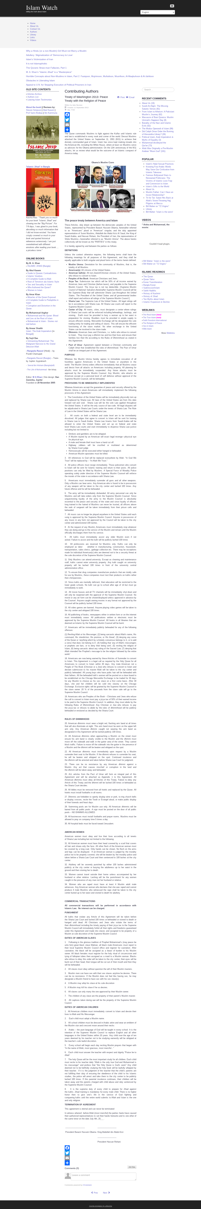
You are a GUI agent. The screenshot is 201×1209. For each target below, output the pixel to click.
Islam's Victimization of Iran (39, 59)
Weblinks (171, 333)
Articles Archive (34, 94)
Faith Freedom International (155, 320)
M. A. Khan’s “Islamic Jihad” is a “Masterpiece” (49, 72)
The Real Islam (149, 315)
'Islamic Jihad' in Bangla (38, 167)
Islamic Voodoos (35, 276)
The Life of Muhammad (37, 370)
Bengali (29, 334)
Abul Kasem (48, 110)
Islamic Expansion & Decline (156, 302)
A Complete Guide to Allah (39, 279)
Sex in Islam (148, 326)
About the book (33, 107)
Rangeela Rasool (35, 351)
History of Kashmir (151, 293)
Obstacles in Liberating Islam (40, 80)
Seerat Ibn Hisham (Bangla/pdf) (41, 365)
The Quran (148, 276)
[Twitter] (100, 119)
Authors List (32, 97)
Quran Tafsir (149, 279)
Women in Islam (34, 290)
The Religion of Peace (152, 323)
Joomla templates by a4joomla (100, 1206)
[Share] (100, 129)
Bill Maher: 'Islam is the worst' (157, 261)
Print (122, 97)
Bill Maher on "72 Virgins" (155, 264)
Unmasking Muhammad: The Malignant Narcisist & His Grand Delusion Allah (40, 344)
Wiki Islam (147, 329)
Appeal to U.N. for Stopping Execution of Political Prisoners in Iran (58, 84)
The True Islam (149, 317)
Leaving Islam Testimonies (39, 100)
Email (131, 97)
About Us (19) (148, 103)
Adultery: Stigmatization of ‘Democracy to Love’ (49, 55)
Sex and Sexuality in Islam (39, 284)
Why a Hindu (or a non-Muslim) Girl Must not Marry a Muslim (56, 51)
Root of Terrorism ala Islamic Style (43, 282)
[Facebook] (100, 114)
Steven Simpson (33, 110)
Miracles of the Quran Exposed (41, 297)
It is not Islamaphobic (36, 63)
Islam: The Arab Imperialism (39, 331)
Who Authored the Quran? (39, 287)
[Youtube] (172, 6)
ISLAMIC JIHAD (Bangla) (38, 266)
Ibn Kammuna (50, 113)
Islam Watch (41, 7)
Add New (132, 1167)
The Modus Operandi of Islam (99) (157, 128)
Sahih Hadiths (149, 290)
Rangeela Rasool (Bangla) (39, 358)
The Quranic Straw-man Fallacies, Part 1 (46, 68)
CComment (87, 1185)
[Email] (100, 124)
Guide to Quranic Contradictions (42, 273)
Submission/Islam (151, 288)
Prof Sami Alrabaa (34, 113)
